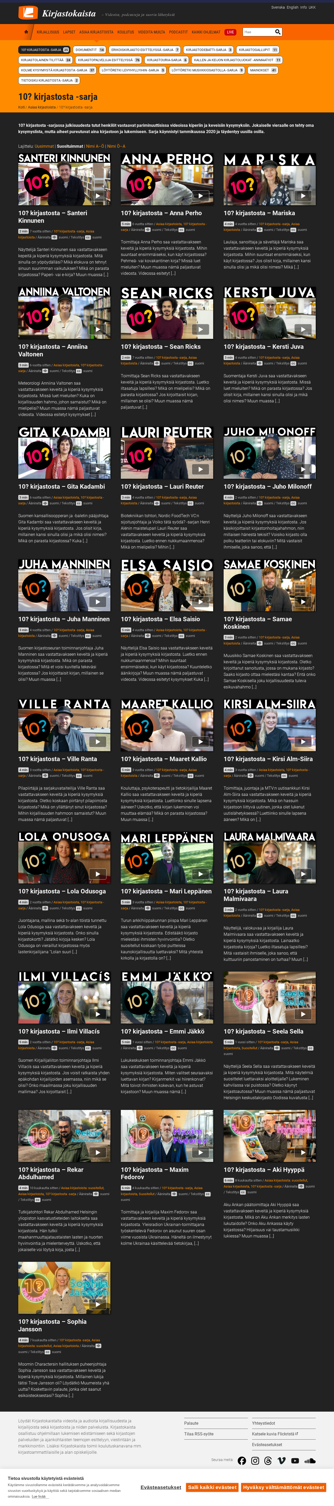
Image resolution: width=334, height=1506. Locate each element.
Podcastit (178, 32)
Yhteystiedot (263, 1423)
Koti (26, 32)
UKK (312, 7)
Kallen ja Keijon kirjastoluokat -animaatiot (237, 60)
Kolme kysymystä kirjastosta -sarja (57, 70)
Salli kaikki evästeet (212, 1487)
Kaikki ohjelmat (206, 32)
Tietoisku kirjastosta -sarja (49, 80)
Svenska (278, 7)
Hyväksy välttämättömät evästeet (283, 1487)
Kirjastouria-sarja (166, 60)
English (293, 7)
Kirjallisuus (48, 32)
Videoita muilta (151, 32)
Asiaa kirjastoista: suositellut (82, 1188)
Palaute (191, 1423)
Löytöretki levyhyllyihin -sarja (133, 70)
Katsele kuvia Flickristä (273, 1433)
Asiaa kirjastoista (96, 32)
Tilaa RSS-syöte (198, 1433)
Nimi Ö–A (116, 146)
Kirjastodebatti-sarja (208, 50)
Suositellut (249, 1048)
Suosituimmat (70, 146)
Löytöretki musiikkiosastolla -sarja (207, 70)
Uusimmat (44, 146)
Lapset (69, 32)
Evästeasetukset (161, 1487)
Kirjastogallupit (258, 50)
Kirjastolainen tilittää (45, 60)
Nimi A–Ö (95, 146)
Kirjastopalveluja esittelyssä (108, 60)
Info (303, 7)
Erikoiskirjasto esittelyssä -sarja (144, 50)
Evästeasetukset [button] (267, 1444)
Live (230, 32)
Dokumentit (90, 50)
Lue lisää (38, 1496)
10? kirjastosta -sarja (44, 50)
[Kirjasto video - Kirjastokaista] (28, 12)
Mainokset (263, 70)
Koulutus (125, 32)
